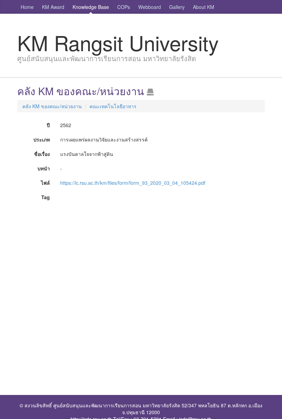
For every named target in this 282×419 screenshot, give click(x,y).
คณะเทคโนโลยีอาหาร (113, 106)
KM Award (53, 6)
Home (27, 6)
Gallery (177, 6)
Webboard (149, 6)
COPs (123, 6)
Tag (45, 197)
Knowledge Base (91, 6)
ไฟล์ (45, 182)
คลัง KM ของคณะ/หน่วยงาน (52, 106)
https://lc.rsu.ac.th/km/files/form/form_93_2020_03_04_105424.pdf (132, 182)
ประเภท (41, 139)
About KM (203, 6)
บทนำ (43, 168)
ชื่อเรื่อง (42, 153)
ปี (48, 125)
